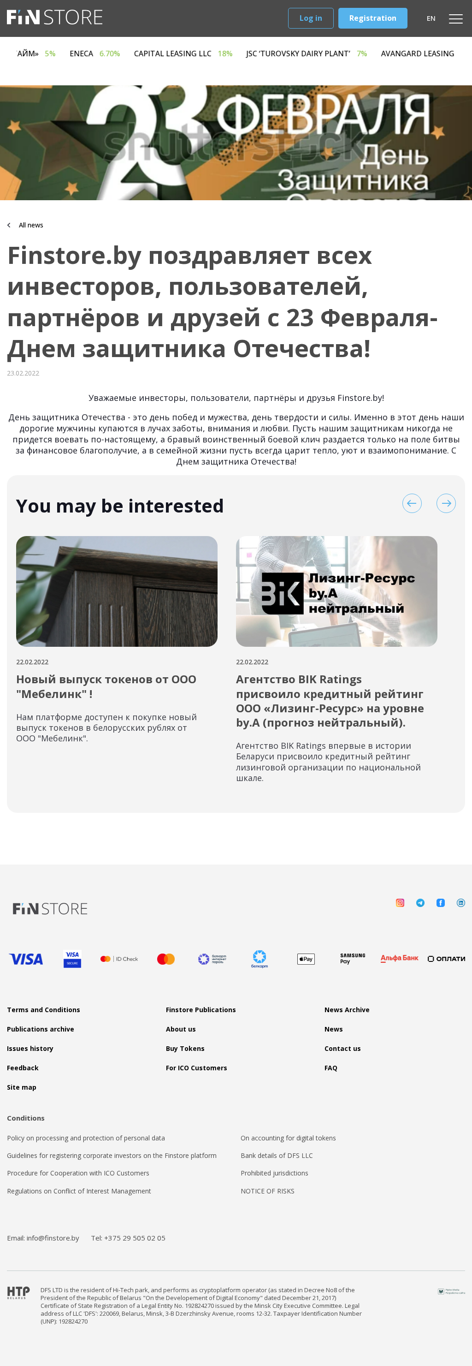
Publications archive (40, 1029)
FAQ (330, 1068)
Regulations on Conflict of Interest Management (79, 1191)
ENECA (148, 54)
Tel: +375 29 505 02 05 (128, 1237)
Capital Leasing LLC (237, 54)
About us (181, 1029)
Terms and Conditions (43, 1010)
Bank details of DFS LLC (277, 1155)
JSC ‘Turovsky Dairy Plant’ (360, 54)
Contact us (342, 1048)
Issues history (30, 1048)
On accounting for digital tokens (288, 1138)
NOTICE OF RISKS (268, 1191)
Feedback (23, 1068)
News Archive (347, 1010)
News (333, 1029)
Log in (311, 18)
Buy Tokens (185, 1048)
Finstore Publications (201, 1010)
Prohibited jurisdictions (274, 1173)
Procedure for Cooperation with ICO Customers (78, 1173)
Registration (372, 18)
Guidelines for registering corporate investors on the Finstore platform (112, 1155)
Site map (21, 1087)
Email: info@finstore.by (43, 1237)
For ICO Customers (196, 1068)
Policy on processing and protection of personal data (86, 1138)
